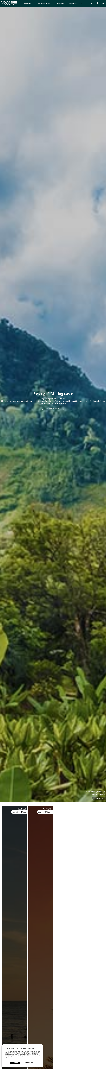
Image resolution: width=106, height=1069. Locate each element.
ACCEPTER (15, 1063)
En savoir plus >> (100, 798)
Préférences (28, 1063)
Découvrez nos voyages (53, 408)
